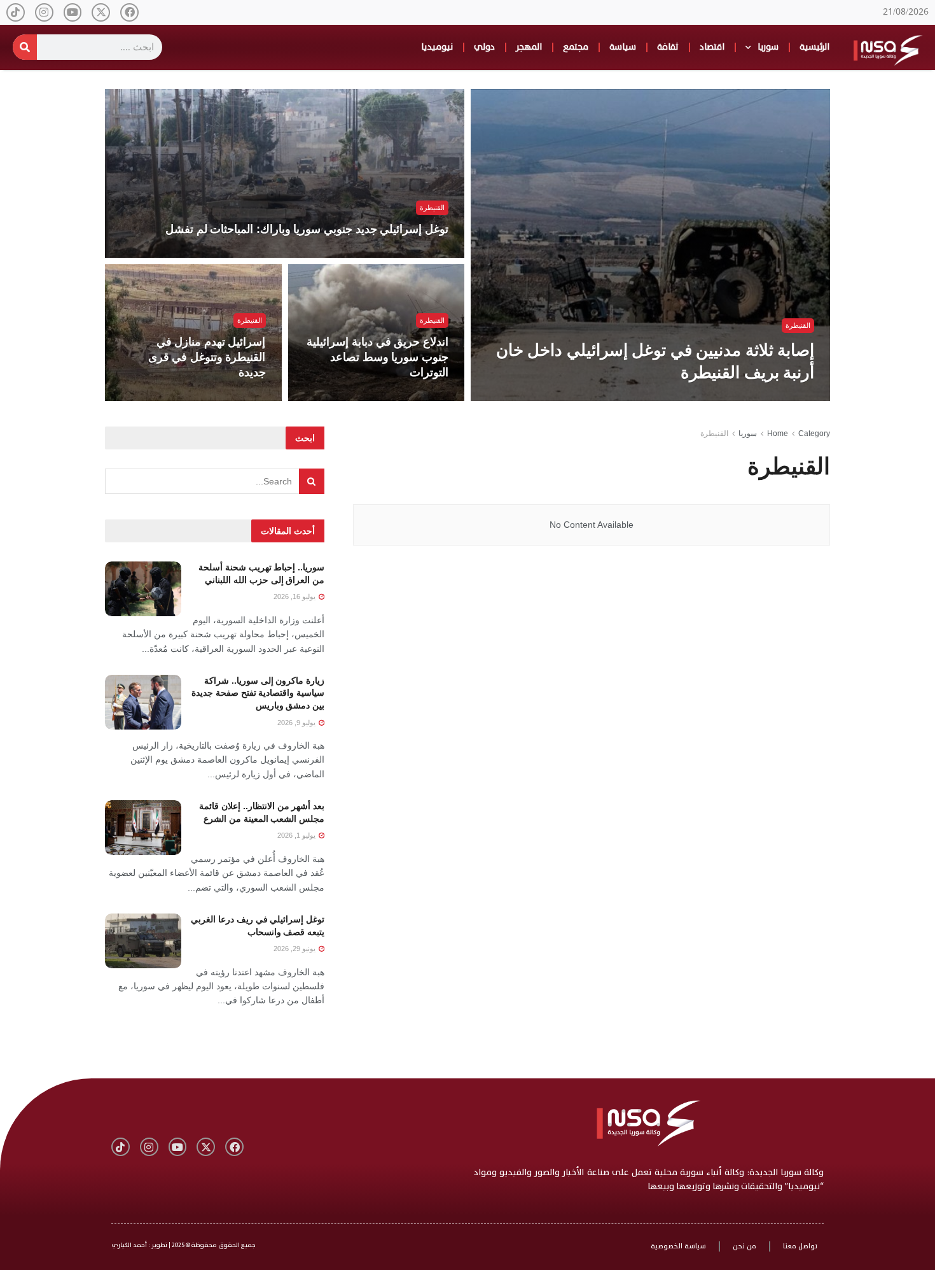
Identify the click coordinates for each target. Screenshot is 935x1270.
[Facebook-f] (129, 12)
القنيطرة (798, 325)
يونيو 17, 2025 (237, 397)
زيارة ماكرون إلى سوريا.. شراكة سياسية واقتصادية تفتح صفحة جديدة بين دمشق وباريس (257, 692)
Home (777, 433)
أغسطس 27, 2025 (412, 397)
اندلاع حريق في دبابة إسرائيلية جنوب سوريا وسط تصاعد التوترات (377, 357)
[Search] (25, 47)
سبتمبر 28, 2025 (416, 254)
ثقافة (668, 46)
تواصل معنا (800, 1246)
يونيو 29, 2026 (295, 948)
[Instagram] (44, 12)
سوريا (768, 46)
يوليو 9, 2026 (297, 722)
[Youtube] (73, 12)
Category (814, 433)
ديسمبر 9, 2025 (783, 397)
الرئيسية (814, 46)
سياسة (622, 46)
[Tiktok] (15, 12)
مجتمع (575, 46)
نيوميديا (437, 46)
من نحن (744, 1246)
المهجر (529, 46)
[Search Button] (311, 481)
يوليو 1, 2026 (297, 835)
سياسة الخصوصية (678, 1246)
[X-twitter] (101, 12)
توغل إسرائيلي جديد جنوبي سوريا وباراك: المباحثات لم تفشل (306, 229)
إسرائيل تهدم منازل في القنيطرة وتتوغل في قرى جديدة (207, 357)
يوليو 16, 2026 (295, 596)
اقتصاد (712, 46)
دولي (484, 46)
